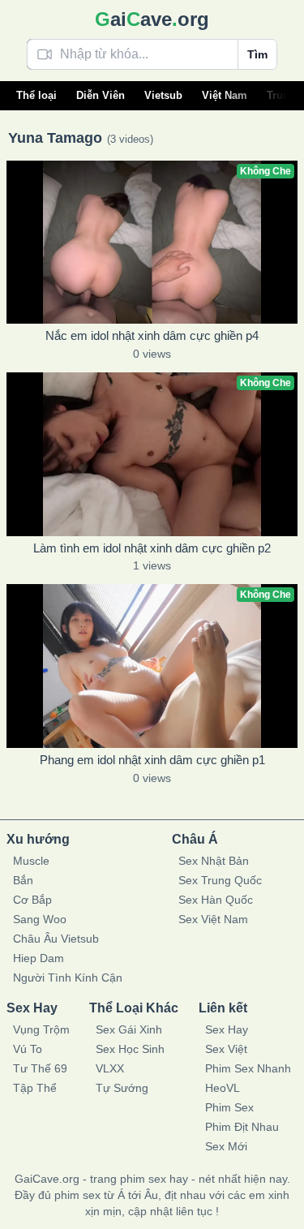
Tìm (257, 54)
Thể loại (36, 95)
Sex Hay (226, 1029)
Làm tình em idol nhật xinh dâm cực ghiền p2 (152, 548)
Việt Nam (224, 95)
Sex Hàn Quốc (215, 899)
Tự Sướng (122, 1087)
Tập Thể (35, 1087)
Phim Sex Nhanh (248, 1068)
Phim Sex (229, 1107)
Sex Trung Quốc (220, 880)
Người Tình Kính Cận (67, 977)
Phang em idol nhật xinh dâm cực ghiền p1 (152, 760)
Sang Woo (39, 919)
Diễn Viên (100, 95)
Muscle (31, 860)
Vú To (27, 1048)
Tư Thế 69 (40, 1068)
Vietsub (163, 95)
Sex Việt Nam (213, 919)
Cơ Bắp (32, 899)
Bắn (23, 880)
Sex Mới (226, 1146)
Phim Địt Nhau (242, 1126)
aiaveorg (152, 19)
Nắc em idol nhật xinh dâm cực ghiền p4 (152, 335)
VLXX (110, 1068)
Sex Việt (226, 1048)
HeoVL (222, 1087)
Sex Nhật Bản (213, 860)
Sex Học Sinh (130, 1048)
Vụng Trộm (41, 1029)
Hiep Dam (38, 958)
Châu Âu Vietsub (56, 938)
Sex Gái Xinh (129, 1029)
